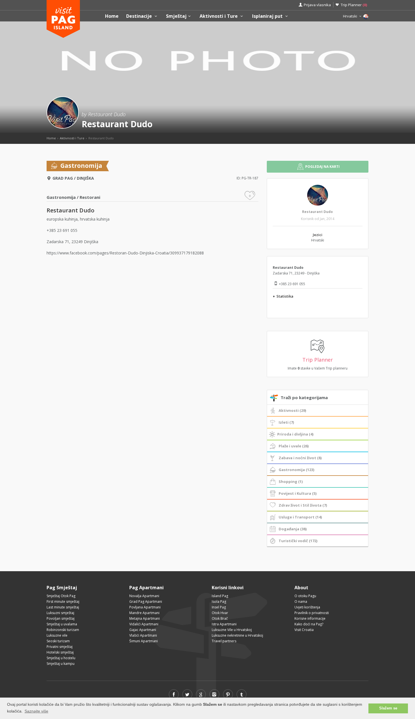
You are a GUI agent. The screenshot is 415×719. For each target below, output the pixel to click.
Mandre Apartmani (144, 612)
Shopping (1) (291, 481)
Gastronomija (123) (296, 469)
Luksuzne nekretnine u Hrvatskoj (237, 635)
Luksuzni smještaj (60, 612)
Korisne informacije (310, 618)
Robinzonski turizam (63, 629)
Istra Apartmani (224, 624)
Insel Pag (219, 607)
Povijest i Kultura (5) (297, 493)
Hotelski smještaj (60, 652)
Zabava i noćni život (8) (300, 457)
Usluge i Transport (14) (300, 517)
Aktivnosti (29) (292, 410)
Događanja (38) (293, 528)
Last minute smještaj (63, 607)
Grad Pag (63, 178)
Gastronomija (61, 197)
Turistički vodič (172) (298, 540)
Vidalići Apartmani (143, 624)
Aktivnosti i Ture (219, 16)
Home (112, 16)
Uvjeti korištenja (307, 607)
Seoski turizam (58, 641)
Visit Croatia (304, 629)
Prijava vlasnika (317, 4)
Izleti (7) (286, 422)
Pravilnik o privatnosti (311, 612)
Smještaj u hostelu (61, 658)
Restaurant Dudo (317, 211)
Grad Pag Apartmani (145, 601)
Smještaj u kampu (61, 663)
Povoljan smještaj (61, 618)
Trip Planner (354, 4)
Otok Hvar (220, 612)
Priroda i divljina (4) (295, 434)
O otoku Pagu (305, 595)
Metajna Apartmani (144, 618)
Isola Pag (219, 601)
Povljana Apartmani (145, 607)
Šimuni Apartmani (143, 641)
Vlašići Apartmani (143, 635)
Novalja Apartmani (144, 595)
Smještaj (176, 16)
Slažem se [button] (388, 708)
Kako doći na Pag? (308, 624)
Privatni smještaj (60, 646)
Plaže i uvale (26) (294, 445)
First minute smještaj (63, 601)
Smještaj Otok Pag (61, 595)
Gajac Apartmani (142, 629)
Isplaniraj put (268, 16)
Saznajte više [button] (36, 711)
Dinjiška (85, 178)
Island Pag (220, 595)
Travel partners (224, 641)
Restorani (90, 197)
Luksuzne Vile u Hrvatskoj (232, 629)
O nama (300, 601)
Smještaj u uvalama (62, 624)
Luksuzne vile (57, 635)
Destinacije (139, 16)
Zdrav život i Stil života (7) (303, 505)
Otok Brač (220, 618)
